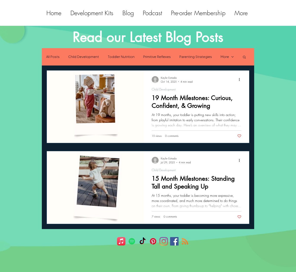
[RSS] (185, 241)
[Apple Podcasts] (121, 241)
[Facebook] (174, 241)
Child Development (83, 57)
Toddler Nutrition (121, 57)
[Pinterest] (153, 241)
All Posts (53, 57)
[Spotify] (132, 241)
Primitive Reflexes (157, 57)
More (225, 57)
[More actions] (240, 79)
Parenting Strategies (195, 57)
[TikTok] (142, 241)
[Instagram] (163, 241)
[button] (244, 57)
